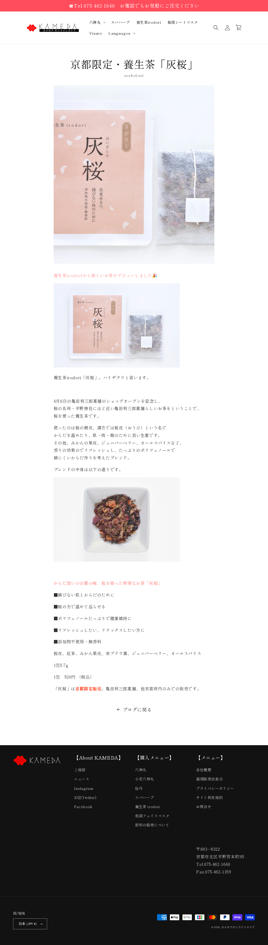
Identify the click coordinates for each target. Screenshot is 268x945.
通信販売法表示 (209, 778)
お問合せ (203, 806)
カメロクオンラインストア (238, 927)
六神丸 (141, 769)
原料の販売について (152, 824)
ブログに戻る (137, 709)
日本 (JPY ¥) (28, 923)
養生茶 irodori (147, 806)
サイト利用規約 (209, 797)
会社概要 (203, 769)
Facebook (83, 806)
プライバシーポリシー (215, 788)
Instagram (83, 788)
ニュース (81, 778)
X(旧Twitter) (85, 797)
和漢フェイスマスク (152, 815)
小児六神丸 (144, 778)
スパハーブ (144, 797)
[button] (97, 22)
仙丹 (139, 788)
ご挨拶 (80, 769)
